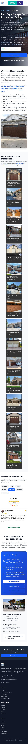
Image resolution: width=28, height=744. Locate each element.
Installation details (14, 591)
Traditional (19, 489)
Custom (4, 489)
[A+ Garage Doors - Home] (2, 2)
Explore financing (14, 586)
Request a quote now (14, 581)
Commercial (5, 493)
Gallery (8, 10)
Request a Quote (14, 55)
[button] (11, 49)
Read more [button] (3, 521)
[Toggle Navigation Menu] (25, 3)
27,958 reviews (16, 503)
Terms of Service (4, 733)
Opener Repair (4, 696)
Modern (18, 486)
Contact (2, 725)
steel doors (15, 88)
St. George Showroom (10, 625)
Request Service (14, 656)
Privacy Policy (4, 731)
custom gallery (21, 40)
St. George (3, 711)
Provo (10, 165)
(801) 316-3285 (6, 682)
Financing (3, 727)
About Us (3, 721)
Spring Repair (4, 694)
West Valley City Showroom (12, 614)
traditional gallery (5, 42)
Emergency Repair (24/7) (6, 692)
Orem (6, 165)
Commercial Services (5, 698)
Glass (12, 486)
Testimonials (4, 723)
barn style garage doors (7, 86)
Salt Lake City (19, 163)
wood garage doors (19, 86)
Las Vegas (3, 709)
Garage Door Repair (5, 690)
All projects (4, 486)
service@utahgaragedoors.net (10, 679)
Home (2, 10)
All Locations (4, 705)
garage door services (17, 44)
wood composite (5, 88)
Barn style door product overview (14, 60)
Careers (2, 729)
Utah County (3, 713)
